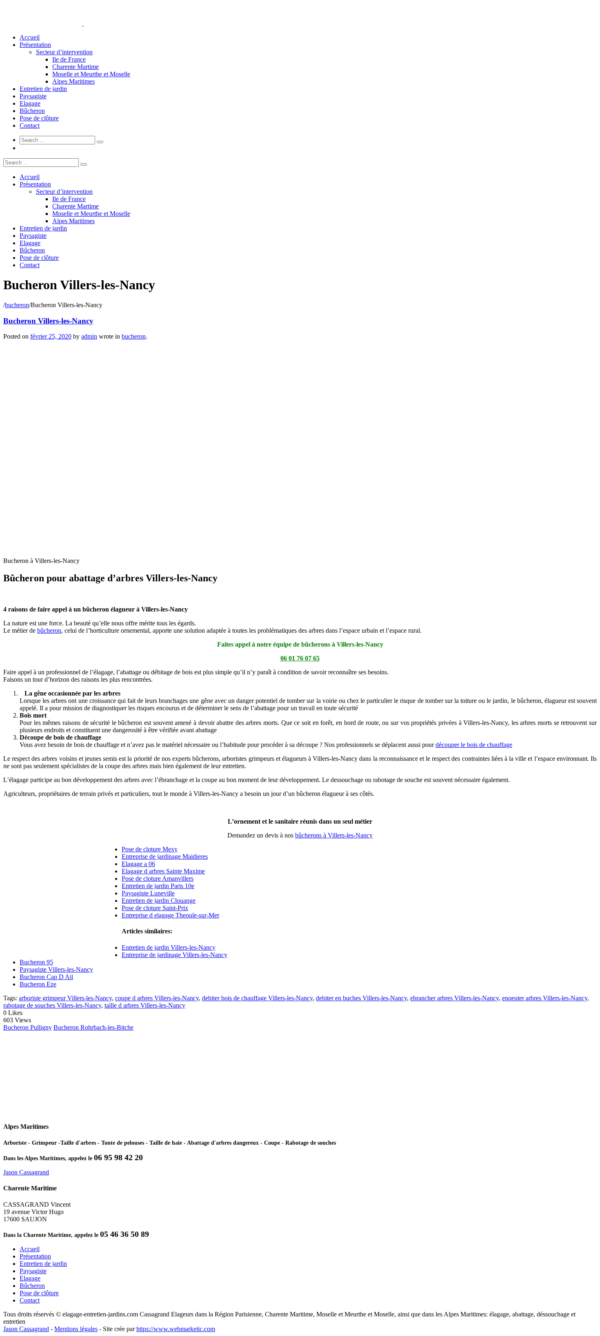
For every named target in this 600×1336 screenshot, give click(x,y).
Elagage (30, 103)
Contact (30, 125)
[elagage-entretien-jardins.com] (82, 23)
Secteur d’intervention (64, 52)
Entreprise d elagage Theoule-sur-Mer (170, 915)
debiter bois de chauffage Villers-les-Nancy (257, 998)
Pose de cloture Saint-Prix (155, 907)
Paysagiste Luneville (148, 893)
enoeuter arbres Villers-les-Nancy (544, 998)
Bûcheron (32, 110)
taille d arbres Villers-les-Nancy (144, 1005)
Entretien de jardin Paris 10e (158, 885)
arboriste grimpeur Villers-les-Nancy (65, 998)
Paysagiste (33, 96)
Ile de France (69, 59)
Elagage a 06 (138, 863)
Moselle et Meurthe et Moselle (91, 74)
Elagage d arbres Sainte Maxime (163, 871)
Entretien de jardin (43, 88)
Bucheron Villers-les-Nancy (48, 321)
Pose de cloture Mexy (150, 849)
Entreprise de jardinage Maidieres (165, 856)
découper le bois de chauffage (474, 744)
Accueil (30, 37)
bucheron (17, 304)
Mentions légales (76, 1328)
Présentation (35, 44)
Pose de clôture (39, 118)
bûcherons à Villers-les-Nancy (334, 835)
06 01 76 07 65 (300, 658)
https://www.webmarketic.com (175, 1328)
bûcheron (49, 630)
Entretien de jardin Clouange (159, 900)
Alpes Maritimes (73, 81)
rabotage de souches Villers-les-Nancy (52, 1005)
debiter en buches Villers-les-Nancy (361, 998)
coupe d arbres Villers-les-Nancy (157, 998)
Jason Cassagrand (26, 1172)
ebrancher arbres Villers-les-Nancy (454, 998)
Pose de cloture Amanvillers (157, 878)
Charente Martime (75, 66)
